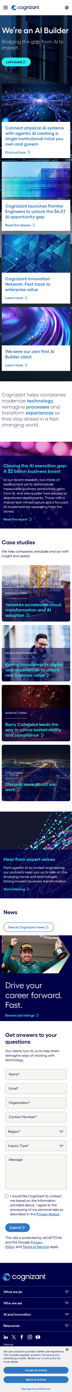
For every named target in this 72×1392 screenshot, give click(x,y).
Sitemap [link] (8, 1344)
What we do (12, 1292)
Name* (14, 1074)
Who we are (12, 1303)
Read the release (18, 225)
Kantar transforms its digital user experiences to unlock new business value (34, 670)
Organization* (19, 1103)
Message (16, 1160)
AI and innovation (17, 1314)
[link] (25, 7)
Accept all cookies (36, 1370)
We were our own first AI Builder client (29, 354)
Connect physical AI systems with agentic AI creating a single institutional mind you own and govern (34, 135)
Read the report (15, 519)
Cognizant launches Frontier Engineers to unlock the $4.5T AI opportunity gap (35, 211)
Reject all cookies (36, 1379)
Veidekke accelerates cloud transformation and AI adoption (33, 610)
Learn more (14, 298)
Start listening (14, 889)
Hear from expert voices (29, 859)
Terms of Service (36, 1247)
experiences (39, 413)
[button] (5, 7)
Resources (11, 1326)
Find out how (15, 152)
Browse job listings (19, 1015)
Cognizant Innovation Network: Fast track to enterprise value (28, 284)
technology (40, 401)
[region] (36, 1369)
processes (37, 407)
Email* (14, 1088)
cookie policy (49, 1358)
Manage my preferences (35, 1388)
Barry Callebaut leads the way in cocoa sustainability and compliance (33, 730)
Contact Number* (23, 1117)
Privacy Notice (47, 1214)
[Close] (67, 1349)
